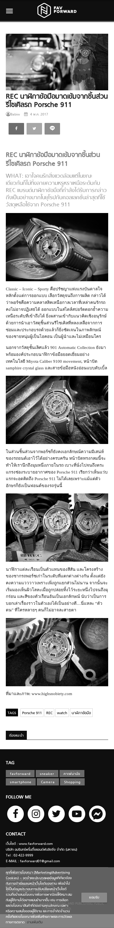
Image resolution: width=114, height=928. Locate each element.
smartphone (21, 782)
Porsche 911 (32, 713)
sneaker (47, 774)
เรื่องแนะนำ (16, 735)
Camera (48, 782)
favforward (20, 774)
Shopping (72, 782)
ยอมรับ (94, 897)
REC (49, 713)
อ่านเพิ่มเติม (34, 922)
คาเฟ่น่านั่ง (72, 774)
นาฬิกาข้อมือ (81, 713)
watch (62, 713)
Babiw (15, 114)
